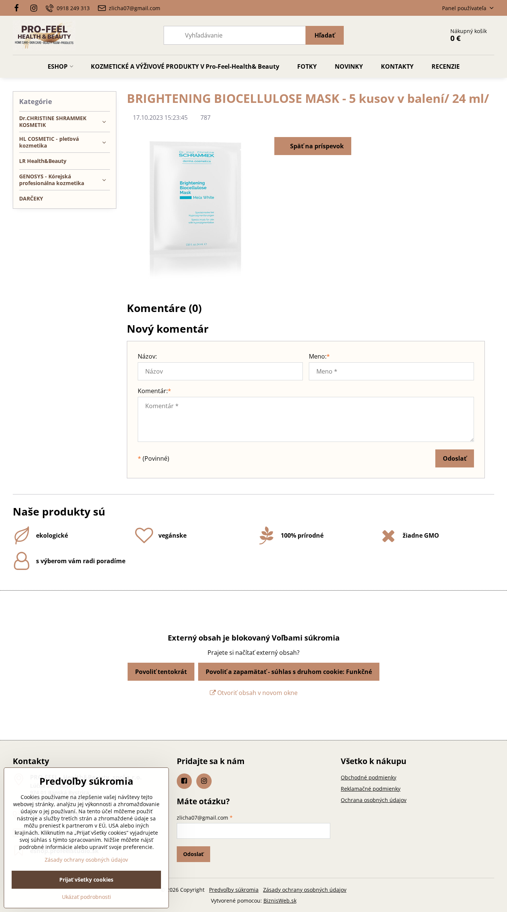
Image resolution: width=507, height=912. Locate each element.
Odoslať (454, 458)
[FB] (19, 8)
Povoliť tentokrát (161, 672)
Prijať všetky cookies (86, 879)
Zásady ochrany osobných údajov (304, 889)
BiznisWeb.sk (279, 900)
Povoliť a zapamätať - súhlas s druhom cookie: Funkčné (289, 672)
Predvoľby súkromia (234, 889)
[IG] (33, 8)
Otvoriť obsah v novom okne (257, 693)
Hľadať (324, 35)
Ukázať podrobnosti (86, 896)
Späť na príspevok (316, 146)
